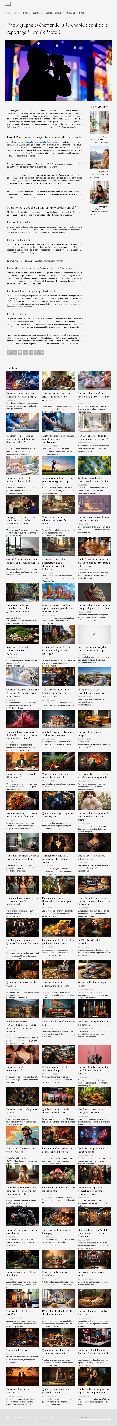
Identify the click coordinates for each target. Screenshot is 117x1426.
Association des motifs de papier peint (58, 1023)
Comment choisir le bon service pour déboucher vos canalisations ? (58, 439)
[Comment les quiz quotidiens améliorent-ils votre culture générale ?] (58, 380)
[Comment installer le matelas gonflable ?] (94, 1298)
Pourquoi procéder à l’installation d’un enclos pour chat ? (57, 901)
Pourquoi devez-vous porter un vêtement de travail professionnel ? (22, 901)
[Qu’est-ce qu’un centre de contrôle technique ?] (58, 1054)
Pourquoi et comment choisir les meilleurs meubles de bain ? (22, 857)
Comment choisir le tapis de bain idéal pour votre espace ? (93, 437)
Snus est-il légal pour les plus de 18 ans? (94, 984)
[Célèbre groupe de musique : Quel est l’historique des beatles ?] (22, 927)
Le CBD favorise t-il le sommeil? (89, 941)
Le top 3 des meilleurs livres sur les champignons (58, 1189)
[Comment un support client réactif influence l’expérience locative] (99, 192)
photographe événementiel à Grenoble (38, 142)
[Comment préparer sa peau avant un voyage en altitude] (99, 157)
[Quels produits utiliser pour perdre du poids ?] (58, 1376)
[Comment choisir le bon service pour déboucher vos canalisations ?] (58, 423)
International (19, 1417)
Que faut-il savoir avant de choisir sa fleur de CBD (55, 1111)
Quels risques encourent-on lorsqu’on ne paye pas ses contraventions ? (56, 693)
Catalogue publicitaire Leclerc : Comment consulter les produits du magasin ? (94, 901)
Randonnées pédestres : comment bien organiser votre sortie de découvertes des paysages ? (21, 1026)
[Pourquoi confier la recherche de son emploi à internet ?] (58, 1135)
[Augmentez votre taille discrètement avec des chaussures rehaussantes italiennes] (58, 546)
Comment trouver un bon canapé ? (90, 733)
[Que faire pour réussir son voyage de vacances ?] (94, 1096)
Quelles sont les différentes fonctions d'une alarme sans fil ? (93, 1351)
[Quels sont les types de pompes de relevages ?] (58, 800)
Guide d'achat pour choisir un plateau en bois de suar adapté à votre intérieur (94, 562)
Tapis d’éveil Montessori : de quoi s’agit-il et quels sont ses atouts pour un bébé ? (21, 1191)
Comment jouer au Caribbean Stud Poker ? (21, 1273)
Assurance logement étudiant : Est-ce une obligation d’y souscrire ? (57, 650)
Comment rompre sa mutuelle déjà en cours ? (21, 775)
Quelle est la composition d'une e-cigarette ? (94, 1023)
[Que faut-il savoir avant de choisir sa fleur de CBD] (58, 1096)
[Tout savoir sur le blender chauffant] (22, 1298)
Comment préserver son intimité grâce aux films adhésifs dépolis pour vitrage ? (22, 693)
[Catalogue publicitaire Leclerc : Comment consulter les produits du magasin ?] (94, 885)
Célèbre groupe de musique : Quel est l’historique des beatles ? (22, 943)
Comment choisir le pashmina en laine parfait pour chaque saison (94, 606)
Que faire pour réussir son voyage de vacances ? (91, 1111)
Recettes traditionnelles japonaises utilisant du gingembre (18, 650)
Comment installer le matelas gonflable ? (92, 1312)
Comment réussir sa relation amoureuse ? (20, 1391)
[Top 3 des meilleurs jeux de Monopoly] (58, 1217)
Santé (28, 1417)
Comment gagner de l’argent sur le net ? (22, 1111)
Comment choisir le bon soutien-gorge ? (18, 1068)
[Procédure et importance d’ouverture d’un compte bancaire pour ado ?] (94, 1174)
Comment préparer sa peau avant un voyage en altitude (99, 174)
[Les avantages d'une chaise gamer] (94, 1259)
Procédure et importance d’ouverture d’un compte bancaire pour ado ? (90, 1191)
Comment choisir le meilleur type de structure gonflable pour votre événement (58, 608)
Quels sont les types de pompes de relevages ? (58, 815)
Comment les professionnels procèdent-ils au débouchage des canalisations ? (21, 439)
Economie (7, 1417)
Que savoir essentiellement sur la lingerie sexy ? (93, 857)
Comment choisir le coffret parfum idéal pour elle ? (19, 479)
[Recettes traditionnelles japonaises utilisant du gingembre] (22, 634)
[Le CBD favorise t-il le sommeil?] (94, 927)
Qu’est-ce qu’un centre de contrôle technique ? (55, 1068)
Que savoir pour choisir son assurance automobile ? (56, 1351)
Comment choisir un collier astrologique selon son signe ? (21, 395)
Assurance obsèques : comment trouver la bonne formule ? (22, 815)
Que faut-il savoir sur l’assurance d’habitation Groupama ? (58, 733)
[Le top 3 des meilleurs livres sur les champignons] (58, 1174)
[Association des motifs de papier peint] (58, 1008)
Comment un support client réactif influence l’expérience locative (99, 210)
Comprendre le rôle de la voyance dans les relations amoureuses (55, 859)
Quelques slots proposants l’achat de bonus (91, 1150)
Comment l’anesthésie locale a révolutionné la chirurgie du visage (99, 139)
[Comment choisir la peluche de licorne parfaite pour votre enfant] (94, 800)
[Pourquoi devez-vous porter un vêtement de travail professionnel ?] (22, 885)
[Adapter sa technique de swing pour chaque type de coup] (58, 465)
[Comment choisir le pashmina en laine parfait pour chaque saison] (94, 592)
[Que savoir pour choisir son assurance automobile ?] (58, 1337)
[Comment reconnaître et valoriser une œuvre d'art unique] (58, 504)
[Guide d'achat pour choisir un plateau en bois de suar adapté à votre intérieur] (94, 546)
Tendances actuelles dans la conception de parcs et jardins (93, 479)
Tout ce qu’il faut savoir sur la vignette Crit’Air (21, 1150)
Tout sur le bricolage (16, 1350)
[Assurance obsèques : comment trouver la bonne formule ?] (22, 800)
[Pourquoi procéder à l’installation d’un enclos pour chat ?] (58, 885)
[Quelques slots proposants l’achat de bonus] (94, 1135)
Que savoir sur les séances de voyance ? (21, 984)
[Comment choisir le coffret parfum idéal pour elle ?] (22, 465)
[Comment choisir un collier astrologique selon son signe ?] (22, 380)
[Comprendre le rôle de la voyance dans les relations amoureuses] (58, 843)
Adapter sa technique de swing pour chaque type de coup (57, 479)
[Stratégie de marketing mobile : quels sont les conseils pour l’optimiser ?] (94, 1217)
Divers (16, 13)
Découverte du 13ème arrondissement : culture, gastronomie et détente (19, 608)
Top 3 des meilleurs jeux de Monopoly (56, 1231)
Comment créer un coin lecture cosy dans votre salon (93, 518)
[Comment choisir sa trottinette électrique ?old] (22, 1217)
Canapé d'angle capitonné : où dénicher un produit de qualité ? (22, 561)
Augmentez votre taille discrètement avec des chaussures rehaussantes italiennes (54, 564)
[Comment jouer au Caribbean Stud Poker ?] (22, 1259)
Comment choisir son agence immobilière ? (56, 1273)
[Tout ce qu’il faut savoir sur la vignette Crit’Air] (22, 1135)
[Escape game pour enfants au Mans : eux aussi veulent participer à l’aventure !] (22, 504)
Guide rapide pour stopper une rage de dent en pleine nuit (93, 1391)
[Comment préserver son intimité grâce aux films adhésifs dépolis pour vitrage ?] (22, 677)
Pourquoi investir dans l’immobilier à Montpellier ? (92, 691)
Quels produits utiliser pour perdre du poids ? (56, 1391)
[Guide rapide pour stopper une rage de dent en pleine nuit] (94, 1376)
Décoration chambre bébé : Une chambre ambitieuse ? (58, 1312)
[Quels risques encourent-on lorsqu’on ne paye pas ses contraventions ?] (58, 677)
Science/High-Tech (40, 1417)
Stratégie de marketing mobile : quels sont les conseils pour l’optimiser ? (93, 1233)
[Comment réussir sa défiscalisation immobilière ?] (58, 969)
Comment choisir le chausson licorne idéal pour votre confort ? (94, 396)
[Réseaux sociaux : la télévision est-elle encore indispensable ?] (94, 761)
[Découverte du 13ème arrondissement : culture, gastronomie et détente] (22, 592)
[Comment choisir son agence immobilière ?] (58, 1259)
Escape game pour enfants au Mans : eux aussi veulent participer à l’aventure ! (20, 520)
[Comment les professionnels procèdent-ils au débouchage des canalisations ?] (22, 423)
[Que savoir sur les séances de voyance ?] (22, 969)
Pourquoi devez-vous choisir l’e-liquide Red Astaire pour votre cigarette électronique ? (22, 735)
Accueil (8, 13)
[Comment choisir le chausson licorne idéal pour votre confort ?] (94, 380)
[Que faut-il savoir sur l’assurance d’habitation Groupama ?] (58, 719)
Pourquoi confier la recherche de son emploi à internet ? (57, 1150)
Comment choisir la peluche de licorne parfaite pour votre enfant (93, 816)
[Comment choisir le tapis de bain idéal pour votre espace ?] (94, 423)
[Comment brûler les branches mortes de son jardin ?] (58, 761)
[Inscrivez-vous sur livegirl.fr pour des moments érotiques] (94, 634)
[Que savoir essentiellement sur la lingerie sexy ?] (94, 843)
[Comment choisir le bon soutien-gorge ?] (22, 1054)
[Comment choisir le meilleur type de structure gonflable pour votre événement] (58, 592)
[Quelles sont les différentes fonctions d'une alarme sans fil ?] (94, 1337)
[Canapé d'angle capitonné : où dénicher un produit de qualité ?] (22, 546)
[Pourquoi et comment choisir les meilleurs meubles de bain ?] (22, 843)
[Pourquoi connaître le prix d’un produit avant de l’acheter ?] (58, 927)
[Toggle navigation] (8, 4)
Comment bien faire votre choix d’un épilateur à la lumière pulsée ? (94, 1070)
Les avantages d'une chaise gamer (91, 1273)
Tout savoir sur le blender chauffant (19, 1312)
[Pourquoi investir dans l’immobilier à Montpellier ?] (94, 677)
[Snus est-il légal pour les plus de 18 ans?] (94, 969)
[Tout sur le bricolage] (22, 1337)
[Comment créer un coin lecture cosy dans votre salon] (94, 504)
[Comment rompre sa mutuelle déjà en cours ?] (22, 761)
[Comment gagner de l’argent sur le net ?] (22, 1096)
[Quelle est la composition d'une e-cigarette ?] (94, 1008)
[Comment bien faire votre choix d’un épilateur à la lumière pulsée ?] (94, 1054)
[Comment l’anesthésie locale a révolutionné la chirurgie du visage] (99, 123)
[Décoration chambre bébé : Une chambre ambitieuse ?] (58, 1298)
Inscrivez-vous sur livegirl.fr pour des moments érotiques (92, 649)
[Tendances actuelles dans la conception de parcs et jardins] (94, 465)
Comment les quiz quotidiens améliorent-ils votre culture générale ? (56, 396)
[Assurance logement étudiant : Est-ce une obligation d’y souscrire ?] (58, 634)
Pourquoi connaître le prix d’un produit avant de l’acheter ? (58, 941)
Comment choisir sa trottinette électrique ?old (21, 1231)
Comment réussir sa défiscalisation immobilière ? (56, 984)
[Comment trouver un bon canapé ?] (94, 719)
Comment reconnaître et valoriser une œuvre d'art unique (55, 520)
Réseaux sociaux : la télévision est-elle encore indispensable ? (93, 775)
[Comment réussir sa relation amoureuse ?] (22, 1376)
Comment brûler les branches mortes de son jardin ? (57, 775)
